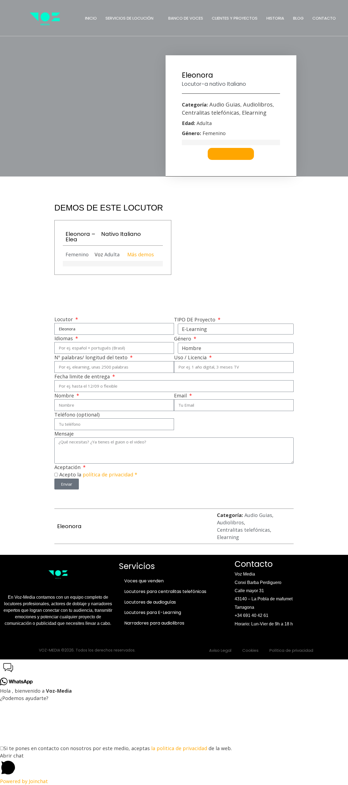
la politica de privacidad (179, 748)
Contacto (324, 18)
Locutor (64, 319)
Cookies (250, 650)
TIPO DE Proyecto (195, 319)
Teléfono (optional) (77, 414)
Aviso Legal (220, 650)
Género (183, 338)
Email (181, 395)
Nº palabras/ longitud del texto (91, 357)
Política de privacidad (291, 650)
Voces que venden (144, 581)
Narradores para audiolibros (154, 623)
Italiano (236, 84)
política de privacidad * (110, 474)
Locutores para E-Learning (152, 612)
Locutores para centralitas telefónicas (165, 591)
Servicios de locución (129, 18)
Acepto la (98, 474)
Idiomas (64, 338)
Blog (298, 18)
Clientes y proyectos (234, 18)
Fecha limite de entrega (82, 376)
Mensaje (64, 433)
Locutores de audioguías (150, 602)
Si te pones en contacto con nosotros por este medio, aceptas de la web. (118, 748)
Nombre (64, 395)
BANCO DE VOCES (185, 18)
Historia (275, 18)
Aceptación (68, 467)
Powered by (24, 781)
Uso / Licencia (191, 357)
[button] (174, 668)
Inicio (91, 18)
